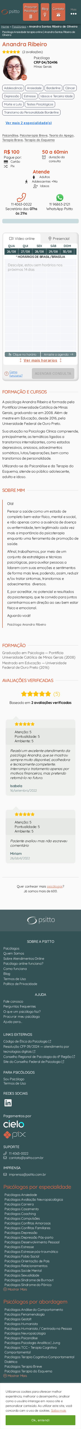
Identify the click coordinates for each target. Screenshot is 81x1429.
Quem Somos (13, 953)
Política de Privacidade (20, 984)
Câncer (70, 88)
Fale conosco (13, 1001)
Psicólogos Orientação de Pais (27, 1261)
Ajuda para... (12, 1022)
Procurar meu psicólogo (21, 1016)
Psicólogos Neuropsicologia (25, 1333)
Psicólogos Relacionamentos (25, 1266)
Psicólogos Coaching (20, 1214)
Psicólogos (19, 26)
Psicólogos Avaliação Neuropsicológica (33, 1199)
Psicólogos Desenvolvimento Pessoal (31, 1242)
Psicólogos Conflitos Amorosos (27, 1223)
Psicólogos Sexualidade (21, 1275)
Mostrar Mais (17, 1289)
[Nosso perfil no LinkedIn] (8, 1103)
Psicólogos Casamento (21, 1209)
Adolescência (13, 88)
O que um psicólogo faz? (21, 1011)
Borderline (53, 88)
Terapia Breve (12, 140)
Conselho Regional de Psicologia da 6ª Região (37, 1056)
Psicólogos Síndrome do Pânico (28, 1285)
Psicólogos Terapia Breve (23, 1366)
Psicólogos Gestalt (18, 1319)
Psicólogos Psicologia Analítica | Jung (32, 1343)
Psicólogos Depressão (20, 1232)
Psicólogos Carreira (19, 1204)
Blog (6, 973)
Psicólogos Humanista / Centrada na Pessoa (38, 1328)
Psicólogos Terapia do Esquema (28, 1371)
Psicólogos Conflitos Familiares (27, 1228)
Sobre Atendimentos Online (23, 958)
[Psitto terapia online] (41, 920)
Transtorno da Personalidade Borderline (31, 112)
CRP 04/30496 (46, 62)
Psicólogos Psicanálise (21, 1338)
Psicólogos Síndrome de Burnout (29, 1280)
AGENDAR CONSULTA (53, 373)
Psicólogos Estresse (19, 1247)
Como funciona (15, 969)
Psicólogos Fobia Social (21, 1256)
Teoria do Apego (61, 135)
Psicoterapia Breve (33, 135)
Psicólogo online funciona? (23, 963)
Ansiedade (34, 88)
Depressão (11, 96)
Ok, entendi (41, 1420)
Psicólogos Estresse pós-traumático (31, 1251)
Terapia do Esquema (39, 140)
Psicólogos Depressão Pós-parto (28, 1237)
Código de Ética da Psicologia (25, 1041)
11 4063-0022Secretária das (21, 208)
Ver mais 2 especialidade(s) (29, 123)
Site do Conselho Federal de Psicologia (32, 1061)
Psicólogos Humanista (21, 1324)
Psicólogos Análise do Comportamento (33, 1309)
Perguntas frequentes (19, 1006)
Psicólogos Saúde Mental (22, 1270)
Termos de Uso (14, 979)
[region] (40, 1406)
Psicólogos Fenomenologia (24, 1314)
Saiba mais (58, 1410)
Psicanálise (10, 135)
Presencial (60, 238)
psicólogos (55, 886)
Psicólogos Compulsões (22, 1218)
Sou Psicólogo (13, 1079)
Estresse (30, 96)
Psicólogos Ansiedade (20, 1195)
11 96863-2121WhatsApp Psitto (59, 206)
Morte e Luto (13, 104)
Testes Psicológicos (40, 104)
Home (5, 26)
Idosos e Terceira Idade (56, 96)
